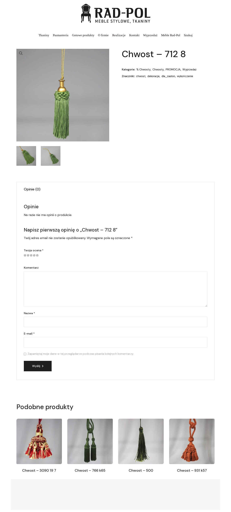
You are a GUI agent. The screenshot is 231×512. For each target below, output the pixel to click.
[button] (21, 53)
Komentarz (31, 268)
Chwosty (158, 69)
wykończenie (185, 76)
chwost (140, 76)
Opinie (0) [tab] (32, 189)
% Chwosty (143, 69)
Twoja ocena (33, 250)
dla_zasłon (168, 76)
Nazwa (29, 313)
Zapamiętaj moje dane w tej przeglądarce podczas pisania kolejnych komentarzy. (81, 353)
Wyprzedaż (189, 69)
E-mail (29, 333)
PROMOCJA (173, 69)
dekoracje (153, 76)
